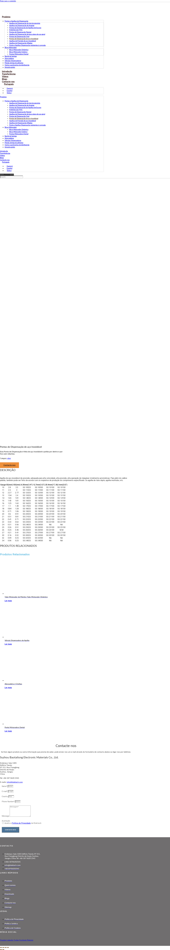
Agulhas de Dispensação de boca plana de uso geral (27, 34)
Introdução (4, 151)
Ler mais (8, 601)
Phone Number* (8, 801)
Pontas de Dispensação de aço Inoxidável (23, 39)
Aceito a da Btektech (23, 823)
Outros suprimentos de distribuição (17, 65)
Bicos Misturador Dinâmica (18, 50)
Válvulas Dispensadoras (13, 61)
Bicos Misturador (11, 47)
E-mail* (5, 791)
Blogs (2, 158)
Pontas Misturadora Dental (18, 54)
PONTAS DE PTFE (15, 30)
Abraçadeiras (9, 58)
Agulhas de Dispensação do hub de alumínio (24, 23)
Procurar (7, 175)
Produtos (6, 17)
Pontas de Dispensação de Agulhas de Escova (25, 28)
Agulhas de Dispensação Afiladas (20, 43)
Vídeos (2, 156)
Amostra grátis (10, 147)
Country (5, 796)
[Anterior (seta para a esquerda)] (1, 949)
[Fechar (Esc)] (8, 947)
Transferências (5, 153)
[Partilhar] (5, 947)
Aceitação (6, 821)
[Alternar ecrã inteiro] (3, 947)
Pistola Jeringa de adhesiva (14, 63)
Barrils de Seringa (11, 56)
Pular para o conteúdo (8, 1)
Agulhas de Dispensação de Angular (21, 25)
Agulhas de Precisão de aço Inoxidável (22, 41)
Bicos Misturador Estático (18, 52)
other (9, 458)
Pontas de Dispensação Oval (19, 36)
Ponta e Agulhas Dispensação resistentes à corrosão (27, 45)
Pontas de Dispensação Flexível (20, 32)
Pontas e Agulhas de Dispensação (16, 21)
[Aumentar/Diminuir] (1, 947)
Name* (5, 786)
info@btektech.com (15, 782)
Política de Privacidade (21, 823)
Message (6, 816)
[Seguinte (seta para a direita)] (3, 949)
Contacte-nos (5, 160)
